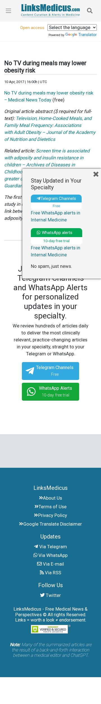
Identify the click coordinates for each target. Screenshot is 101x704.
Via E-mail (53, 564)
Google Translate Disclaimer (52, 524)
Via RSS (52, 572)
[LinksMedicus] (50, 10)
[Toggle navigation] (89, 10)
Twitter (53, 595)
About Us (52, 498)
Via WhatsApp (52, 555)
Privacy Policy (52, 515)
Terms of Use (52, 506)
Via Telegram (52, 546)
